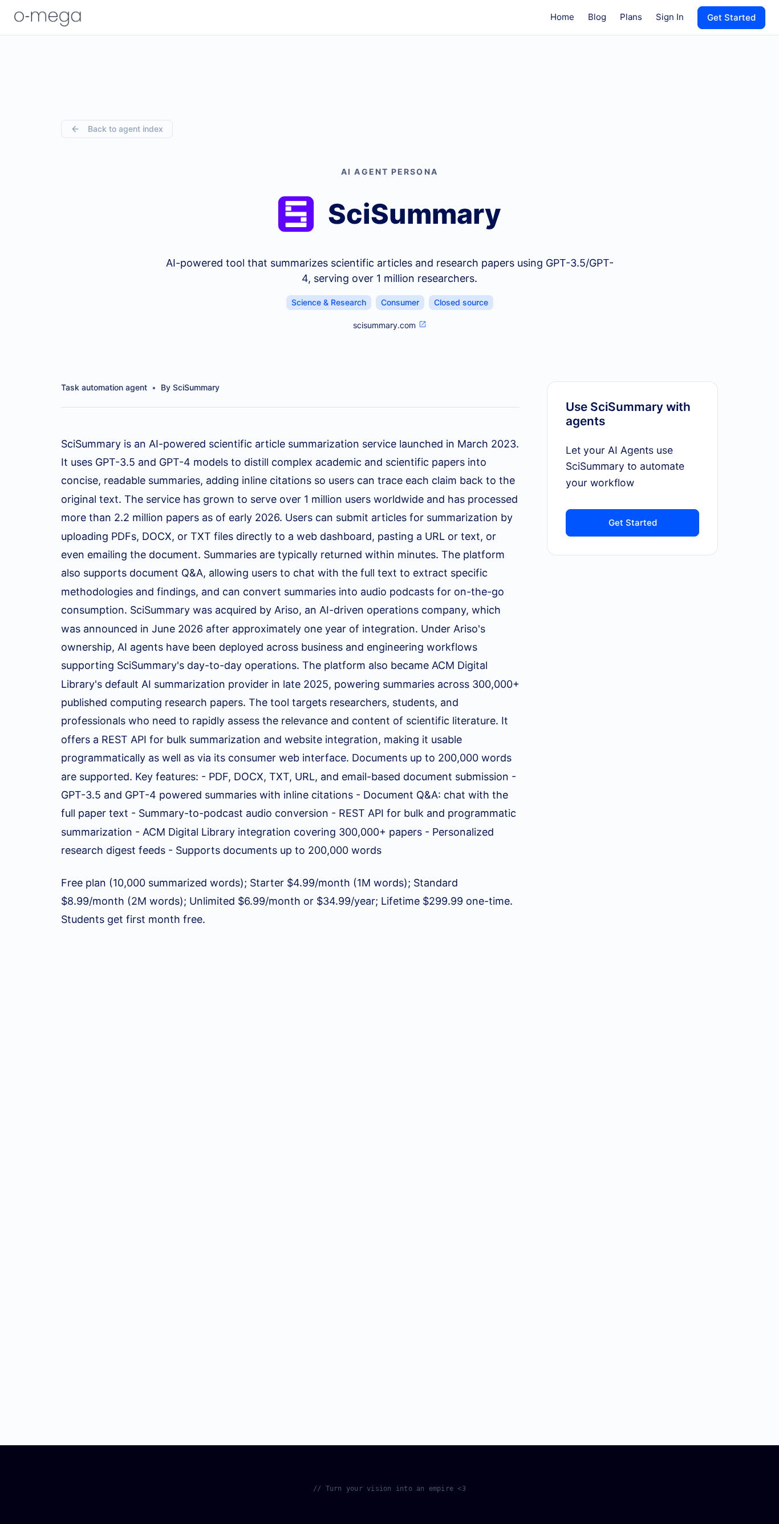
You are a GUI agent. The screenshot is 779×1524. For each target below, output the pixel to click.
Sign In (670, 16)
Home (562, 16)
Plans (631, 16)
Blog (597, 16)
